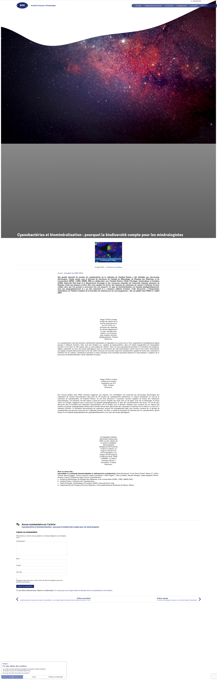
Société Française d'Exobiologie (43, 6)
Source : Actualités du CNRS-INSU (70, 273)
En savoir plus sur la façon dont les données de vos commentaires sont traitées (83, 590)
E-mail (18, 565)
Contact (204, 6)
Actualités (169, 6)
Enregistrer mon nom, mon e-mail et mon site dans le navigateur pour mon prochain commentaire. (39, 581)
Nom (18, 558)
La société (194, 6)
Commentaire (21, 541)
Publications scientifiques (114, 267)
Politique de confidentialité (55, 677)
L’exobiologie (182, 6)
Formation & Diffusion (153, 6)
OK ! (12, 677)
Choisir (34, 677)
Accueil (138, 6)
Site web (19, 572)
